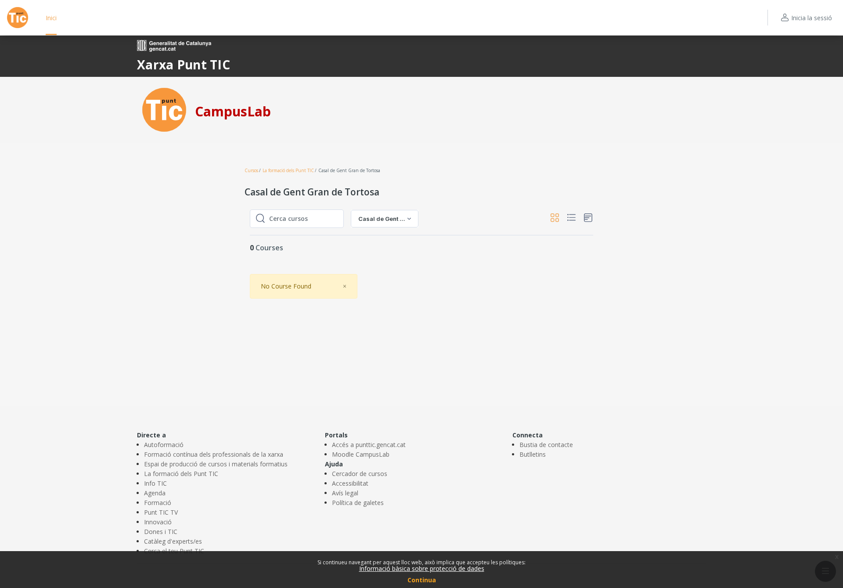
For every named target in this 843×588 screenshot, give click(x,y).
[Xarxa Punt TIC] (164, 109)
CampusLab (233, 111)
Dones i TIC (160, 531)
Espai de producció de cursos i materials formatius (216, 464)
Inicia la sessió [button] (811, 18)
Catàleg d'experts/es (173, 541)
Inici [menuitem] (51, 18)
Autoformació (164, 444)
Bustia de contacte (546, 444)
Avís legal (345, 493)
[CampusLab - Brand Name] (17, 17)
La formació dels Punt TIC (288, 170)
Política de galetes (358, 502)
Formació (157, 502)
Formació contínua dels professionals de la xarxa (213, 454)
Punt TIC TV (161, 512)
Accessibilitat (350, 483)
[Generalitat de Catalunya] (174, 45)
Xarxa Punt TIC (183, 64)
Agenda (155, 493)
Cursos (251, 170)
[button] (555, 219)
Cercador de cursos (359, 473)
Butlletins (532, 454)
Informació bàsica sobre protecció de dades (421, 568)
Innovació (158, 522)
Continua (421, 580)
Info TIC (155, 483)
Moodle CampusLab (360, 454)
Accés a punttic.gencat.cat (369, 444)
